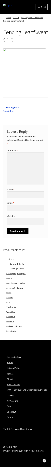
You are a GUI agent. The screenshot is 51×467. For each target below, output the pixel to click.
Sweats (16, 17)
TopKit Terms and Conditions (17, 429)
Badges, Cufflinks (14, 326)
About (10, 378)
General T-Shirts (17, 264)
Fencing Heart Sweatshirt (32, 17)
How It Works (13, 384)
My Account (12, 400)
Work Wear (11, 312)
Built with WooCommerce (31, 450)
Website (11, 216)
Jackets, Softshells (14, 288)
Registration (12, 331)
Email (10, 202)
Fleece (9, 278)
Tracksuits (11, 307)
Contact (11, 417)
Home (8, 17)
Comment (12, 150)
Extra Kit (10, 321)
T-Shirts (10, 259)
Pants (8, 302)
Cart (9, 406)
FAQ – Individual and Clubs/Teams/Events (27, 389)
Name (10, 189)
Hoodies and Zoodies (15, 283)
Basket (39, 460)
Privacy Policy (13, 368)
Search (25, 462)
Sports (10, 373)
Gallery (10, 395)
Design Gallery (14, 356)
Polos (8, 292)
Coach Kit (10, 316)
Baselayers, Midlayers (16, 273)
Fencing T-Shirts (17, 268)
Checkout (11, 411)
